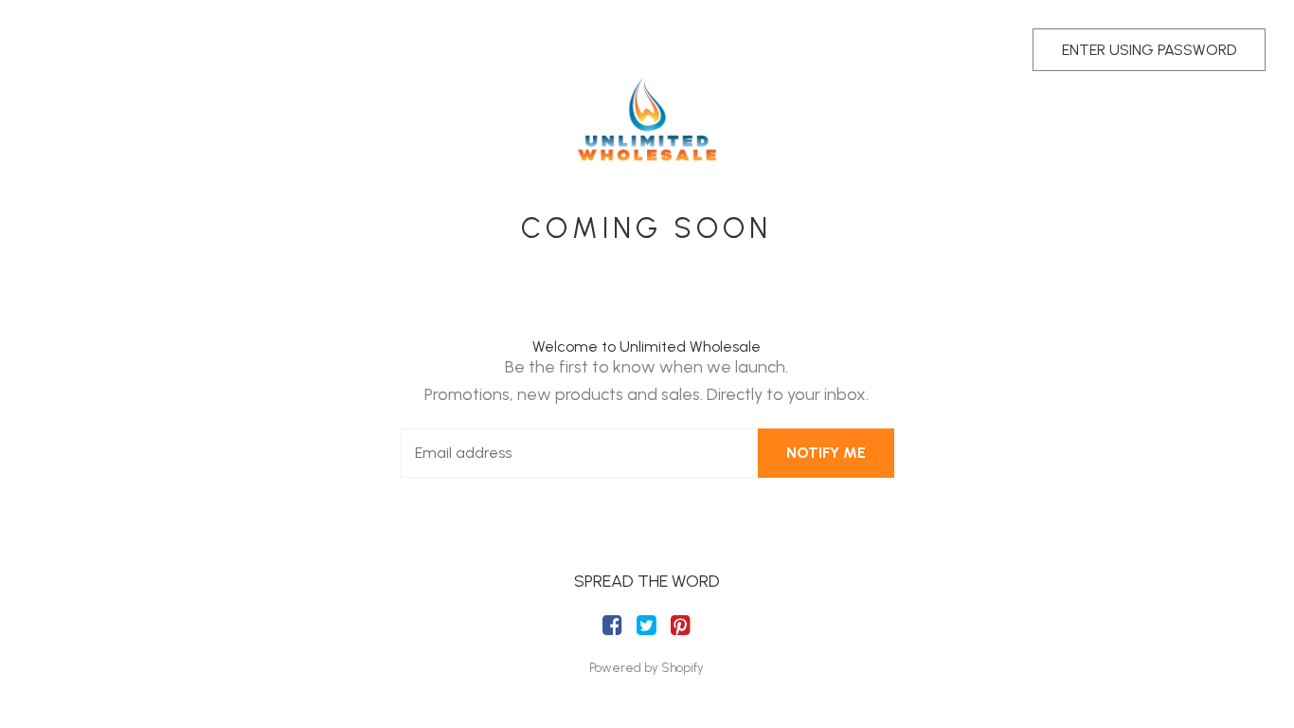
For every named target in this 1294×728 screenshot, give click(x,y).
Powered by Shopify (646, 668)
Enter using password (1149, 50)
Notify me (826, 453)
